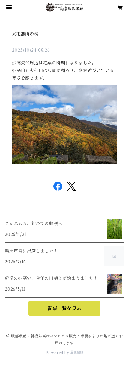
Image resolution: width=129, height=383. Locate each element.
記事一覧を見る (64, 308)
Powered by (58, 353)
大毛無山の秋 (25, 33)
